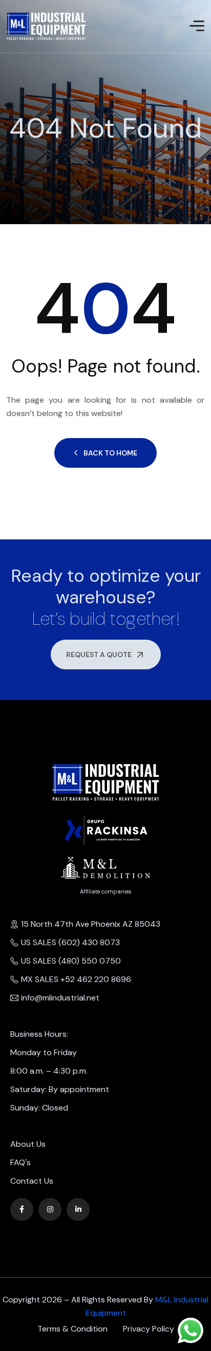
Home (7, 151)
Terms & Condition (72, 1328)
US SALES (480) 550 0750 (71, 960)
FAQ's (20, 1162)
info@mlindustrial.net (60, 997)
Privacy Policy (148, 1328)
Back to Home (110, 452)
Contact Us (31, 1180)
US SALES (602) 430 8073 (70, 942)
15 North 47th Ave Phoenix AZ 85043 (90, 924)
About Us (28, 1144)
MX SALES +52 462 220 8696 (76, 979)
